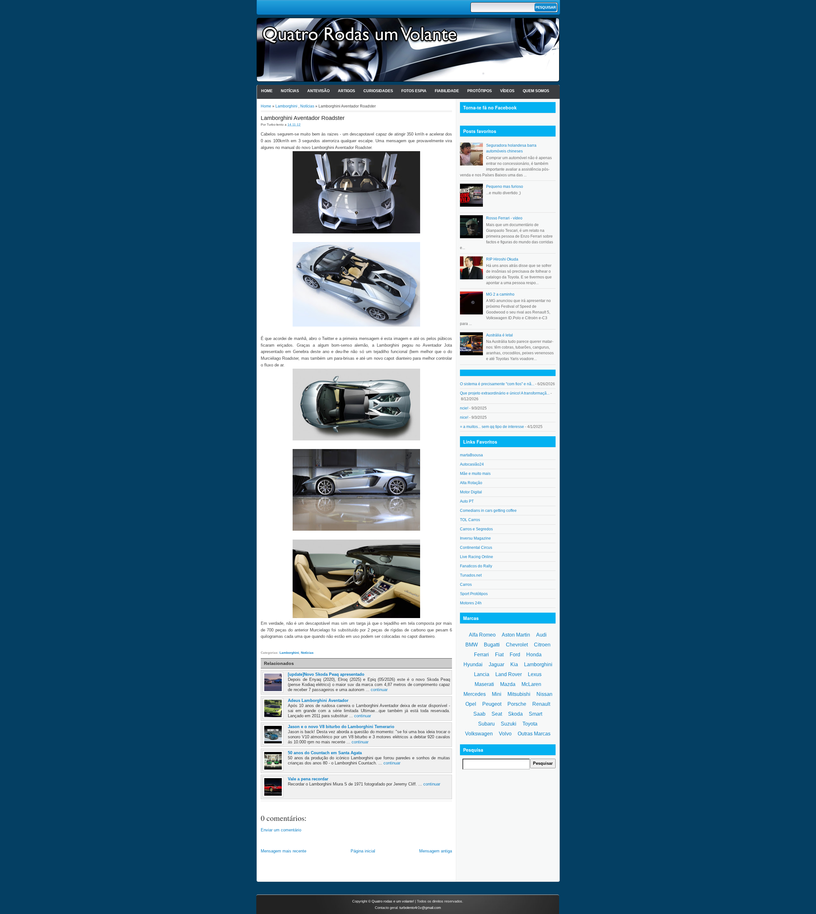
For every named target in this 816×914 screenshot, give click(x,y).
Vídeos (507, 91)
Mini (496, 694)
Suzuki (508, 723)
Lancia (481, 674)
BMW (471, 644)
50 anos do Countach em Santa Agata (325, 752)
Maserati (484, 684)
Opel (471, 704)
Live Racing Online (476, 557)
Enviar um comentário (281, 830)
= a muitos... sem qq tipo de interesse (492, 426)
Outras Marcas (534, 733)
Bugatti (491, 644)
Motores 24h (471, 603)
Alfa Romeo (482, 635)
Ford (515, 654)
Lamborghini (286, 106)
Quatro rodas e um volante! (393, 901)
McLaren (531, 684)
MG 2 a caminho (500, 294)
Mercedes (474, 694)
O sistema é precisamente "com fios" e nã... (497, 384)
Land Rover (508, 674)
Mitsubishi (519, 694)
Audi (541, 635)
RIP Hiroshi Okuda (502, 259)
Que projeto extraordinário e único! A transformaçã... (505, 393)
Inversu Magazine (475, 538)
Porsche (517, 704)
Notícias (290, 91)
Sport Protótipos (474, 594)
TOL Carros (470, 520)
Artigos (346, 91)
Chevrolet (516, 644)
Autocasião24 (472, 464)
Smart (535, 714)
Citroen (542, 644)
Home (267, 91)
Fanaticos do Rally (476, 566)
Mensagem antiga (435, 851)
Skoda (515, 714)
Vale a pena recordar (308, 779)
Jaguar (496, 664)
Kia (514, 664)
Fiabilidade (447, 91)
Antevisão (318, 91)
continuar (379, 689)
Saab (479, 714)
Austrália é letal (499, 335)
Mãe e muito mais (475, 473)
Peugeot (492, 704)
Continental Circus (476, 547)
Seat (497, 714)
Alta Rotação (471, 483)
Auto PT (467, 501)
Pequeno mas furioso (504, 186)
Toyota (530, 723)
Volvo (505, 733)
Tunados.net (471, 575)
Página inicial (363, 851)
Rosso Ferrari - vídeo (504, 218)
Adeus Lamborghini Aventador (318, 700)
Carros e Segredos (476, 529)
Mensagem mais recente (283, 851)
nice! (464, 417)
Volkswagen (479, 733)
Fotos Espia (413, 91)
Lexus (534, 674)
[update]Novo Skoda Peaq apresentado (326, 674)
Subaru (486, 723)
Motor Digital (471, 492)
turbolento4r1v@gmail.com (420, 908)
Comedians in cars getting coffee (488, 510)
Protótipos (479, 91)
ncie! (464, 408)
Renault (541, 704)
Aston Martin (516, 635)
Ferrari (481, 654)
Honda (534, 654)
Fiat (499, 654)
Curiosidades (378, 91)
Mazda (508, 684)
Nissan (544, 694)
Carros (466, 584)
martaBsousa (471, 455)
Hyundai (473, 664)
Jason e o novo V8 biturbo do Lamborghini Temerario (341, 726)
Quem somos (536, 91)
